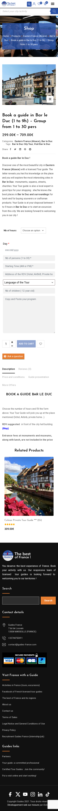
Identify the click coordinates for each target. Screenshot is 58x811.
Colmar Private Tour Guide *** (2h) (23, 520)
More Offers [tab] (9, 385)
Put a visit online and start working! (19, 775)
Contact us (7, 711)
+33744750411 (15, 638)
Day (6, 243)
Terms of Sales (9, 717)
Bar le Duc (46, 141)
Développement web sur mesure (23, 805)
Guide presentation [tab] (38, 377)
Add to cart (26, 343)
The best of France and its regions (19, 698)
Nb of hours (10, 230)
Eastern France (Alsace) (27, 141)
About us (6, 704)
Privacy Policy (9, 730)
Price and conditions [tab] (13, 377)
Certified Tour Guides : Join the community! (23, 769)
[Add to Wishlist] (40, 344)
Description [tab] (8, 369)
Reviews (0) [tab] (24, 369)
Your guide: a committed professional (20, 763)
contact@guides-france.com (22, 644)
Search (7, 588)
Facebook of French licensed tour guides (22, 691)
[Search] (54, 11)
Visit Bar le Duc (42, 144)
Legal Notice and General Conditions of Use (23, 723)
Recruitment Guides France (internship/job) (23, 736)
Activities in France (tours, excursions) (21, 685)
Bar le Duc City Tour (22, 144)
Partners (6, 756)
